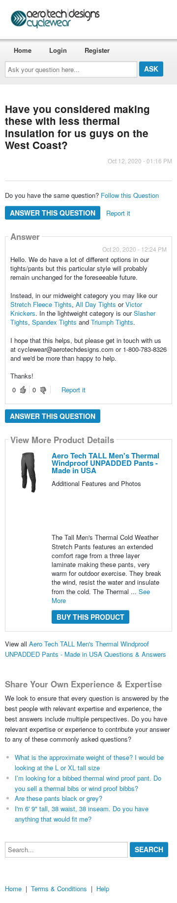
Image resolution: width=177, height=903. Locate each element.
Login (58, 50)
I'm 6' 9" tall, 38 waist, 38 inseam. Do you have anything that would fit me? (81, 814)
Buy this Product (90, 617)
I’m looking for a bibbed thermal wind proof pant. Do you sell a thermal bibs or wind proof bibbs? (88, 783)
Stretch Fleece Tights (41, 304)
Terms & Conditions (59, 888)
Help (102, 888)
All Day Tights (96, 304)
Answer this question (52, 213)
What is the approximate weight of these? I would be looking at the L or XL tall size (89, 762)
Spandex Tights (55, 322)
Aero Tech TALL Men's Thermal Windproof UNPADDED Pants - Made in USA (105, 463)
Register (97, 50)
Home (22, 50)
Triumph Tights (112, 322)
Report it (118, 213)
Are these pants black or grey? (58, 798)
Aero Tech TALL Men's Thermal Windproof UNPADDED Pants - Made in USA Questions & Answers (85, 649)
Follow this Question (130, 195)
